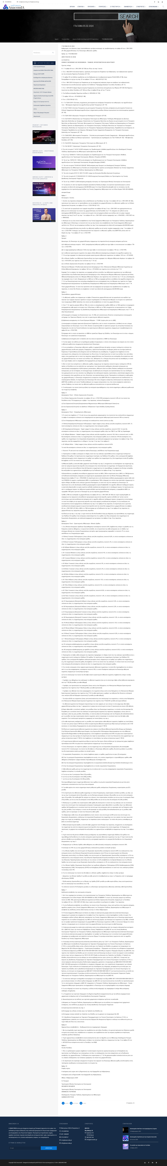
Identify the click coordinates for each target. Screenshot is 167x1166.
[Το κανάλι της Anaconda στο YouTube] (125, 1146)
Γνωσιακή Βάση (65, 39)
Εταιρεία (81, 6)
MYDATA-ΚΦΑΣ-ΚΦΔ (39, 88)
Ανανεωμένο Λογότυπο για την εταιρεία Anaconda (143, 1137)
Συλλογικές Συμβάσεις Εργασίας (42, 105)
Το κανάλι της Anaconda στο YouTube (140, 1145)
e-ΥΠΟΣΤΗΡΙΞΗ (115, 6)
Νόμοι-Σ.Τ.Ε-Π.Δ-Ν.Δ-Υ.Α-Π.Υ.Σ (41, 101)
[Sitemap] (145, 1163)
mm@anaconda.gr (66, 1140)
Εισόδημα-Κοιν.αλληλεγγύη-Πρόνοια (43, 77)
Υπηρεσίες (102, 6)
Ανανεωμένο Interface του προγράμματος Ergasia (143, 1128)
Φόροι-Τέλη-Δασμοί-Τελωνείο (41, 112)
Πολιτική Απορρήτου (48, 1162)
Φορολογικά (37, 116)
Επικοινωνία (153, 6)
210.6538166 (64, 1131)
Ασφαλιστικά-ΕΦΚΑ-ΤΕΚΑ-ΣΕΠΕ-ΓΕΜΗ (43, 70)
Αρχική (72, 6)
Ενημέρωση (128, 6)
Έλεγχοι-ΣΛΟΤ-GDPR (39, 74)
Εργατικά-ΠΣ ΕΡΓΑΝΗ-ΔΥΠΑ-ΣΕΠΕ (42, 81)
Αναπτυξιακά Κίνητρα (39, 66)
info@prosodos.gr (92, 1139)
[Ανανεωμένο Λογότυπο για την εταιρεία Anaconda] (125, 1138)
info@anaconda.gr (66, 1143)
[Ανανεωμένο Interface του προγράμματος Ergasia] (125, 1130)
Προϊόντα (91, 6)
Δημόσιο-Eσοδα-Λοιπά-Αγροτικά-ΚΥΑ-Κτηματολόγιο (85, 39)
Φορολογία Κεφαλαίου (39, 85)
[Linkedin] (152, 1163)
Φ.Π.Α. (35, 109)
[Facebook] (149, 1163)
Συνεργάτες (140, 6)
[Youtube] (156, 1163)
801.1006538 (64, 1134)
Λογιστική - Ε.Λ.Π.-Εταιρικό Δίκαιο (42, 92)
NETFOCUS (39, 1162)
